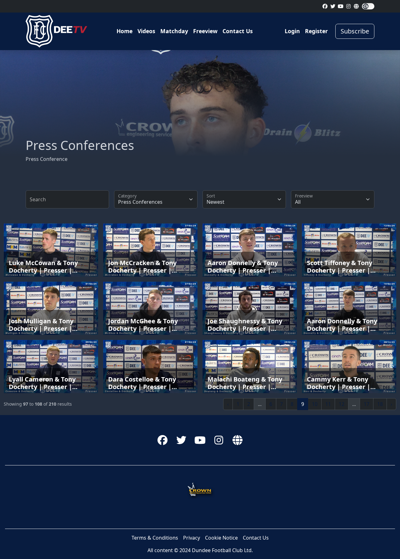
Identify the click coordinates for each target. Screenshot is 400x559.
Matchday (174, 31)
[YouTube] (341, 6)
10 (315, 404)
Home (124, 31)
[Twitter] (333, 6)
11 (328, 404)
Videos (146, 31)
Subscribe (355, 31)
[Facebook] (325, 6)
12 (341, 404)
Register (316, 31)
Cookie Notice (221, 537)
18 (380, 404)
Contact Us (237, 31)
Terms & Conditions (155, 537)
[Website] (356, 6)
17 (366, 404)
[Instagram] (348, 6)
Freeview (205, 31)
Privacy (191, 537)
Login (292, 31)
